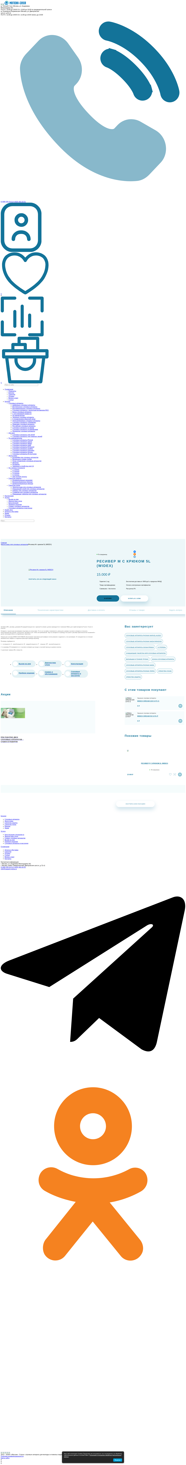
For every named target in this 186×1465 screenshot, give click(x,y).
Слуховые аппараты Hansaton (23, 450)
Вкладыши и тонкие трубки (22, 459)
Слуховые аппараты (16, 403)
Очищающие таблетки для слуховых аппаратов (29, 494)
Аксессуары (13, 456)
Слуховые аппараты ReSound (23, 447)
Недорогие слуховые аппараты (23, 431)
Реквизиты (12, 391)
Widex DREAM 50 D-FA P (147, 716)
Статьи (11, 400)
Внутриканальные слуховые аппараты (26, 408)
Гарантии (8, 852)
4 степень (15, 475)
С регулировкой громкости (21, 414)
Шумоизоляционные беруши (22, 483)
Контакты (8, 517)
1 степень (15, 469)
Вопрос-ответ (13, 398)
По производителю (15, 438)
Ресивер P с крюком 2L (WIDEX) (154, 763)
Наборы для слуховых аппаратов (24, 490)
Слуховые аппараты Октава (22, 452)
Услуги (7, 497)
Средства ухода (14, 485)
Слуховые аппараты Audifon (22, 449)
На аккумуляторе (18, 415)
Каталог (7, 401)
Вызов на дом (14, 499)
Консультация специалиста (14, 834)
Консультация (13, 503)
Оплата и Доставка (11, 511)
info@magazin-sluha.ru (9, 869)
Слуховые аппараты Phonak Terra (140, 671)
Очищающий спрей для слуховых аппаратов (28, 489)
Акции (7, 513)
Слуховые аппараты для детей (23, 435)
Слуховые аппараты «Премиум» (24, 422)
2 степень (15, 471)
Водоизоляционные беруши (22, 482)
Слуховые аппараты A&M (21, 445)
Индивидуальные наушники (22, 480)
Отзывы (11, 396)
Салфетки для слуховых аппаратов (25, 492)
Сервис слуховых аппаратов (19, 506)
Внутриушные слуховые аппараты (24, 407)
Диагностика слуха (15, 501)
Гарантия (12, 394)
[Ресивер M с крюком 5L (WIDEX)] (45, 570)
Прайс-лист (9, 510)
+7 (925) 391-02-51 (80, 809)
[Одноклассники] (134, 554)
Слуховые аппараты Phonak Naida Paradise (144, 641)
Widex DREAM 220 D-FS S (148, 701)
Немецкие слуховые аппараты (23, 424)
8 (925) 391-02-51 (19, 202)
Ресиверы (16, 464)
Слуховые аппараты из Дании (23, 428)
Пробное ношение (15, 504)
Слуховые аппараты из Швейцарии (25, 429)
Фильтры (15, 462)
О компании (9, 389)
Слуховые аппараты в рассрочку (20, 508)
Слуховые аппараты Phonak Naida (140, 665)
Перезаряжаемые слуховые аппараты (26, 421)
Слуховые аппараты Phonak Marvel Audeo (143, 635)
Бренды (11, 393)
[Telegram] (134, 557)
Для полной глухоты (19, 476)
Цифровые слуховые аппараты (23, 405)
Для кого (12, 433)
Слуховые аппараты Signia (22, 442)
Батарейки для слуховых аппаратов (25, 457)
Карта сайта (5, 1458)
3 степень (15, 473)
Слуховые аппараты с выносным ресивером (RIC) (30, 410)
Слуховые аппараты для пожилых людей (27, 436)
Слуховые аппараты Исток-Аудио (24, 454)
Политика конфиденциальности (12, 1456)
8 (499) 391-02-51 (7, 202)
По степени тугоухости (17, 468)
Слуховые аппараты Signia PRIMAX (140, 647)
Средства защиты (15, 478)
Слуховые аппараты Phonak (22, 440)
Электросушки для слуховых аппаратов (26, 487)
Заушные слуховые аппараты (23, 417)
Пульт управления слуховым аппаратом (26, 461)
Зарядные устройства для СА (23, 466)
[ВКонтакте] (134, 552)
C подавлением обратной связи (23, 419)
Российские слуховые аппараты (24, 426)
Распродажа (9, 496)
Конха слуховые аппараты (21, 412)
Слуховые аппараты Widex (22, 443)
